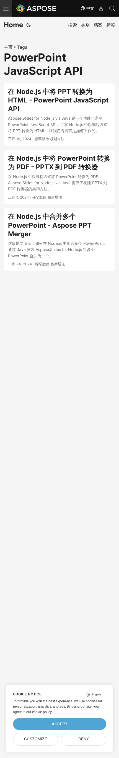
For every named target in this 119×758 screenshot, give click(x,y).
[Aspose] (36, 8)
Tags (22, 47)
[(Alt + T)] (28, 25)
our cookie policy (38, 712)
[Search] (112, 8)
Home (13, 25)
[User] (101, 8)
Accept (60, 724)
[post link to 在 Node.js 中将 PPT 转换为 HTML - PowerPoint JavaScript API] (59, 114)
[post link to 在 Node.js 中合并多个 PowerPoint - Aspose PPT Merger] (59, 239)
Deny (83, 739)
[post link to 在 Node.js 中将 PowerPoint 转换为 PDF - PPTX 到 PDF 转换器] (59, 177)
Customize (35, 739)
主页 (8, 47)
